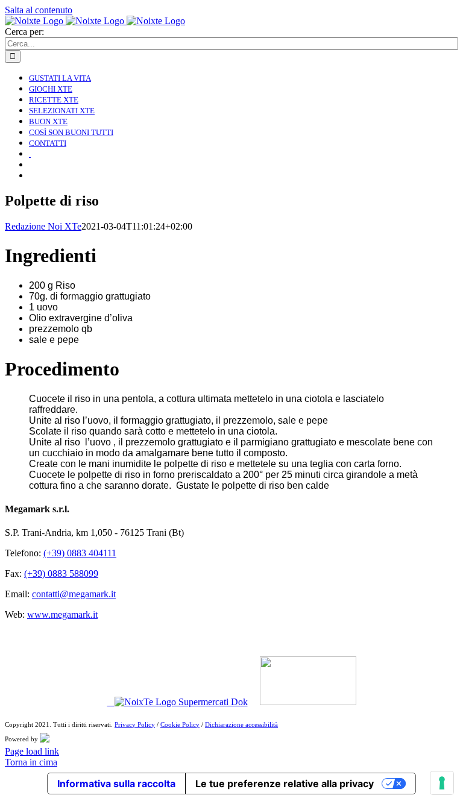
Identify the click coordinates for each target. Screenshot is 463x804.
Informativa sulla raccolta (116, 783)
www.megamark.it (62, 614)
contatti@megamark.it (74, 594)
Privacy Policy (135, 724)
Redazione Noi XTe (43, 226)
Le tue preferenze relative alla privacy (284, 783)
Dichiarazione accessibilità (241, 724)
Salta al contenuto (38, 10)
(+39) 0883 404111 (79, 553)
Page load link (32, 751)
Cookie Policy (180, 724)
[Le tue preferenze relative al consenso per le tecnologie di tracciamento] (441, 782)
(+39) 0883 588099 (61, 573)
